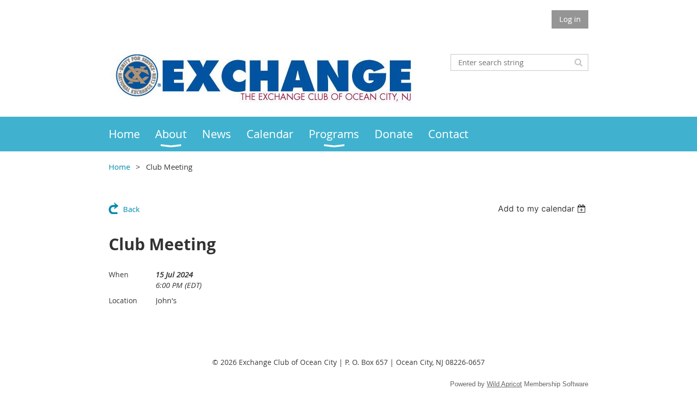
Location (123, 300)
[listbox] (543, 208)
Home (119, 167)
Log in (570, 19)
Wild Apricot (504, 384)
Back (131, 209)
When (119, 274)
